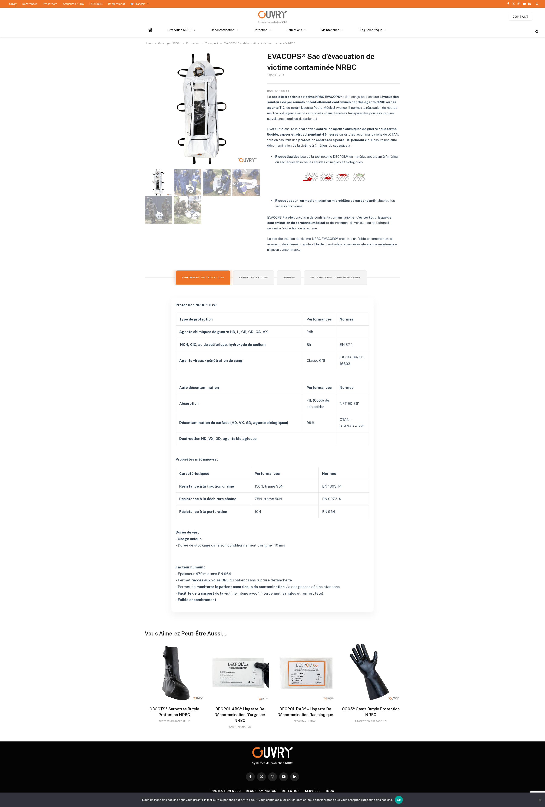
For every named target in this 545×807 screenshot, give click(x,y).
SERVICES (312, 791)
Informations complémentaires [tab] (335, 277)
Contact (520, 16)
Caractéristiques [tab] (253, 277)
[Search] (537, 4)
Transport (211, 43)
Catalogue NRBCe (169, 43)
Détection (260, 30)
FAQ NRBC (96, 4)
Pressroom (50, 4)
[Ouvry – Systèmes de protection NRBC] (272, 17)
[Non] (540, 800)
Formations (294, 30)
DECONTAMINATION (261, 791)
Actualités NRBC (73, 4)
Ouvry (13, 4)
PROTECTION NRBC (226, 791)
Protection (192, 43)
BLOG (330, 791)
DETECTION (291, 791)
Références (29, 4)
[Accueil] (150, 30)
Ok (399, 799)
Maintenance (330, 30)
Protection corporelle (174, 721)
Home (148, 43)
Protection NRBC (179, 30)
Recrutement (116, 4)
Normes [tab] (289, 277)
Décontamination (222, 30)
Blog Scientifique (370, 30)
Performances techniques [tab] (203, 277)
